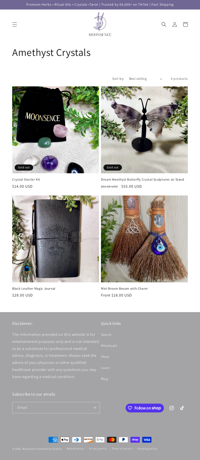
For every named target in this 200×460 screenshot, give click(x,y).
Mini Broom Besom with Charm (124, 288)
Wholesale (109, 345)
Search (106, 334)
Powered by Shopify (49, 448)
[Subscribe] (94, 407)
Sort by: (118, 78)
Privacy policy (98, 448)
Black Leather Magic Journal (33, 288)
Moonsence (29, 448)
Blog (104, 379)
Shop (105, 356)
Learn (105, 368)
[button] (14, 24)
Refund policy (75, 448)
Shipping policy (147, 448)
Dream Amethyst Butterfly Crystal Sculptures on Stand (142, 179)
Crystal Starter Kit (26, 179)
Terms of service (122, 448)
